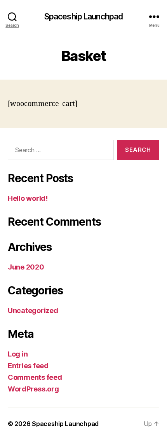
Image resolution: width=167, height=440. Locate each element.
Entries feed (28, 366)
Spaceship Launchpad (83, 16)
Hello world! (28, 198)
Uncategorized (33, 310)
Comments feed (35, 377)
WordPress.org (33, 389)
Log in (18, 354)
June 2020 (26, 267)
